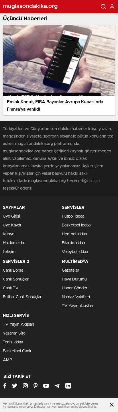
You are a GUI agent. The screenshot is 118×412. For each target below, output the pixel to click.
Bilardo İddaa (73, 243)
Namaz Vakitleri (76, 297)
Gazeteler (70, 270)
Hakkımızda (13, 243)
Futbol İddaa (73, 216)
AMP (7, 360)
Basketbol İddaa (76, 225)
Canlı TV (10, 288)
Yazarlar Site (14, 333)
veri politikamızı (63, 406)
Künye (8, 234)
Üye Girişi (11, 216)
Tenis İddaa (13, 342)
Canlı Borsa (13, 270)
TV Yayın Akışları (77, 306)
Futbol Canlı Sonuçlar (22, 297)
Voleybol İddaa (75, 252)
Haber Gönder (74, 288)
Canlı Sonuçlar (16, 279)
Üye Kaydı (12, 225)
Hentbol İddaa (74, 234)
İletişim (9, 252)
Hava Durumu (74, 279)
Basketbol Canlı (17, 351)
